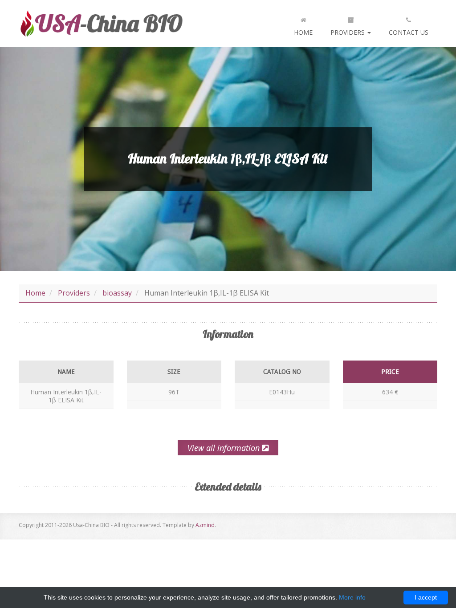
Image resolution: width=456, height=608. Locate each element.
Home (303, 32)
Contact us (408, 32)
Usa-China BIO (101, 23)
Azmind (205, 525)
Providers (348, 32)
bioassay (117, 293)
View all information (224, 447)
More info (352, 597)
